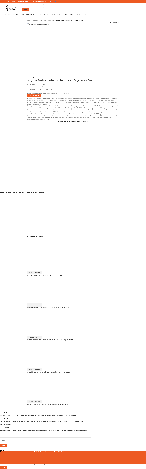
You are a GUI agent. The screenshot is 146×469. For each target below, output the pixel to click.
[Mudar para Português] (55, 1)
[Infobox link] (16, 2)
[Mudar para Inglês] (51, 2)
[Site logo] (10, 7)
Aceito (3, 467)
